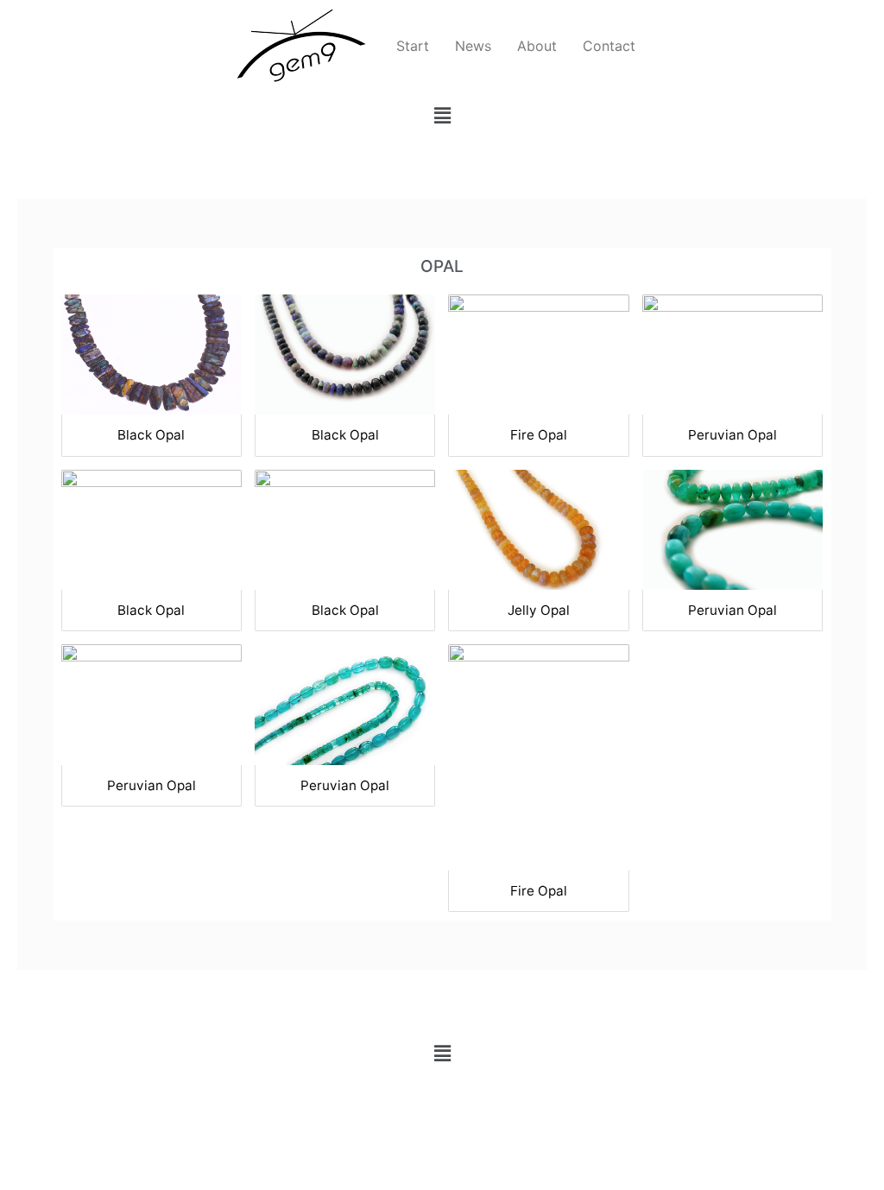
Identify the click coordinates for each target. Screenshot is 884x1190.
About (537, 45)
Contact (609, 45)
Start (412, 45)
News (473, 45)
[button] (442, 115)
